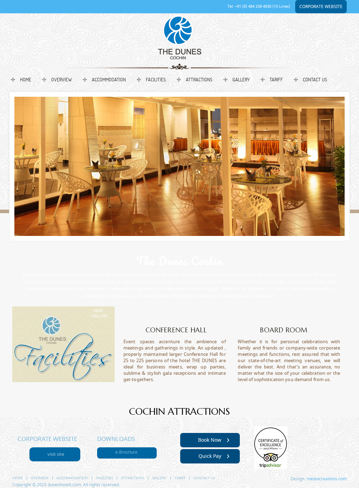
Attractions (199, 79)
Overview (61, 79)
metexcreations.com (327, 479)
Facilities (156, 79)
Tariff (276, 79)
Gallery (241, 79)
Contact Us (315, 79)
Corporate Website (321, 7)
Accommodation (109, 79)
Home (25, 79)
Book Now (209, 440)
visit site (55, 454)
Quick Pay (209, 456)
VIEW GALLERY (100, 313)
